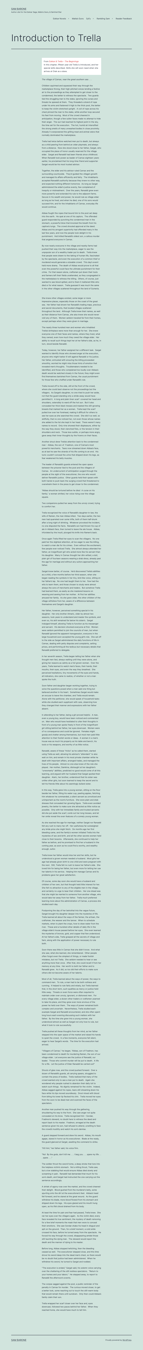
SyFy (88, 18)
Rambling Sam (103, 18)
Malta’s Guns (78, 18)
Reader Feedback (124, 18)
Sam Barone (18, 8)
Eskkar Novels (59, 18)
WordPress (126, 1340)
